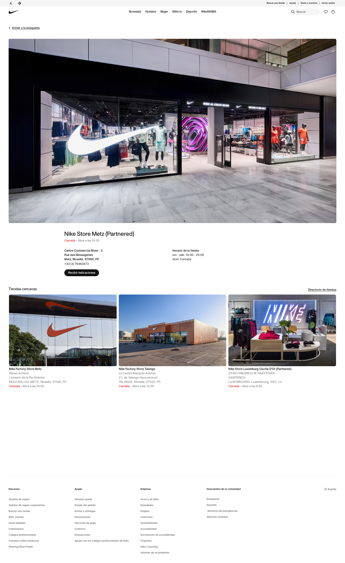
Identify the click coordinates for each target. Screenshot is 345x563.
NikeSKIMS (208, 11)
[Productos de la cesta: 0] (333, 12)
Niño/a (177, 11)
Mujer (164, 11)
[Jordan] (11, 3)
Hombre (150, 11)
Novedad (135, 11)
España (332, 489)
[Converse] (19, 3)
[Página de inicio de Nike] (14, 12)
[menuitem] (297, 3)
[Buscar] (293, 12)
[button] (63, 343)
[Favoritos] (326, 12)
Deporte (191, 11)
